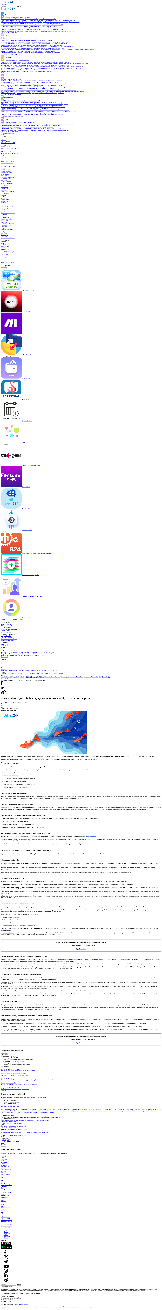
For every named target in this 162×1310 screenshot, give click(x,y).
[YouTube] (6, 1268)
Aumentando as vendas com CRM (10, 1121)
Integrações (4, 267)
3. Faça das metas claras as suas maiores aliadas (83, 1111)
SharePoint (3, 1210)
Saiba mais (39, 1307)
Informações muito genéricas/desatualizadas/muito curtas (18, 1059)
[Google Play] (6, 1248)
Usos (2, 1188)
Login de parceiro (5, 1227)
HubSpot (3, 1206)
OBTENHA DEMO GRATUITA (10, 1106)
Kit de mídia (4, 1162)
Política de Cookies (23, 1304)
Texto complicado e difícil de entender (13, 1058)
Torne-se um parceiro (6, 1226)
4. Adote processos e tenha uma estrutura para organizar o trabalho (114, 1111)
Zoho (2, 1203)
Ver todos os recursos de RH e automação (12, 116)
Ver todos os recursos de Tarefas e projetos (12, 54)
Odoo (2, 1212)
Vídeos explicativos (6, 1172)
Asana (2, 1198)
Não (6, 1054)
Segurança (7, 1236)
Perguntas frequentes (6, 1109)
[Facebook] (5, 1254)
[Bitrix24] (8, 3)
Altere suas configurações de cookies (91, 1307)
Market (2, 1215)
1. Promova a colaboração (45, 1111)
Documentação (5, 1195)
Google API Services (6, 1221)
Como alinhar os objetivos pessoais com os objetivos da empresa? (112, 1109)
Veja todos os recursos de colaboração (11, 73)
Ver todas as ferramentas (7, 133)
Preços (2, 134)
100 (8, 1140)
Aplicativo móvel (5, 1217)
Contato (3, 1163)
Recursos (3, 1189)
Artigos (3, 680)
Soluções (3, 1183)
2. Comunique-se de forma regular (61, 1111)
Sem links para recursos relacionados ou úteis (15, 1063)
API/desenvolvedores (6, 1220)
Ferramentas (4, 1159)
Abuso (6, 1238)
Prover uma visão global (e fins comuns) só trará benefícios (39, 1112)
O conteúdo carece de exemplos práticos (13, 1061)
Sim (2, 1054)
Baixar (2, 1194)
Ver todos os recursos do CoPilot (9, 131)
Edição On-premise (6, 1192)
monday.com (4, 1201)
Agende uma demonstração (8, 1176)
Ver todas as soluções (6, 265)
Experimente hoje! (81, 949)
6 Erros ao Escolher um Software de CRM (12, 1123)
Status (2, 1177)
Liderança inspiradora (7, 702)
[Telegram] (6, 1263)
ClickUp (3, 1200)
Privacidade (7, 1233)
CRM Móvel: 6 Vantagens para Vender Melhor (13, 1135)
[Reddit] (6, 1281)
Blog (2, 1180)
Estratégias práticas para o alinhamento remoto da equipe (22, 1111)
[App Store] (6, 1244)
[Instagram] (6, 1272)
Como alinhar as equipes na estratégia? (57, 1109)
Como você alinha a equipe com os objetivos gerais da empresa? (29, 1109)
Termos (6, 1232)
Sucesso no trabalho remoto (20, 702)
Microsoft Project (5, 1207)
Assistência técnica (6, 1169)
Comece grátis (4, 4)
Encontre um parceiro (6, 1224)
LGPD (6, 1235)
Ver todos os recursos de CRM (9, 32)
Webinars (3, 1171)
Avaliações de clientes (6, 1185)
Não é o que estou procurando (11, 1056)
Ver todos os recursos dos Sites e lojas (11, 94)
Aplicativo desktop (6, 1218)
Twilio (2, 1209)
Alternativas (4, 1186)
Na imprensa (4, 1165)
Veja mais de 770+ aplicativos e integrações (12, 619)
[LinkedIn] (6, 1277)
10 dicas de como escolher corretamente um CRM (14, 1129)
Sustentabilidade (5, 1166)
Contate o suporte (5, 1174)
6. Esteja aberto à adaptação (15, 1112)
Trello (2, 1204)
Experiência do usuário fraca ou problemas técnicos (16, 1064)
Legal (5, 1230)
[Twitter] (6, 1258)
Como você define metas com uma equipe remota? (81, 1109)
